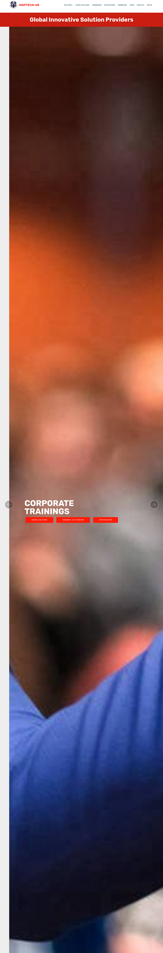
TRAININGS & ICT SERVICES (64, 520)
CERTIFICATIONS (110, 5)
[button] (9, 504)
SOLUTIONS (68, 5)
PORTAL (149, 5)
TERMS (131, 5)
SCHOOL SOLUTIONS (82, 5)
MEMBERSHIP (122, 5)
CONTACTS (140, 5)
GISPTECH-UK (29, 5)
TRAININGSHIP (97, 5)
